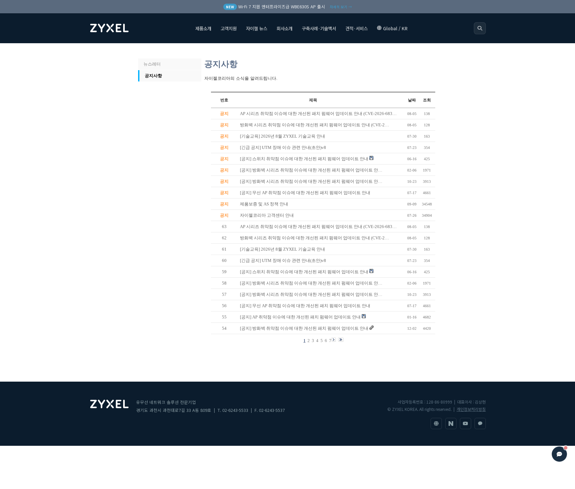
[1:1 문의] (480, 423)
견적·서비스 (356, 28)
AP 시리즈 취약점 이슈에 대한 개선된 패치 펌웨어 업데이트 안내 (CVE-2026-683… (318, 226)
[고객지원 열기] (559, 454)
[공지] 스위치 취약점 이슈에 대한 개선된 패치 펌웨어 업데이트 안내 (304, 271)
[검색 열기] (480, 28)
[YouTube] (465, 423)
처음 (145, 51)
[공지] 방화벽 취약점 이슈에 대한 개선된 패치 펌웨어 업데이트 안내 (304, 328)
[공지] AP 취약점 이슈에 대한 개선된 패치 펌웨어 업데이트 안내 (300, 316)
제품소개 (203, 28)
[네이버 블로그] (451, 423)
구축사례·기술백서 (319, 28)
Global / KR (395, 28)
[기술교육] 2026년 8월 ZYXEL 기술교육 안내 (282, 249)
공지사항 (153, 75)
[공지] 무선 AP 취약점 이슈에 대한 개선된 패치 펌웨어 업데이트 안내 (305, 305)
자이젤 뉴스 (256, 28)
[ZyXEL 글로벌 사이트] (436, 423)
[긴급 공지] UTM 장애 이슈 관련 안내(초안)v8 (283, 260)
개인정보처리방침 (471, 409)
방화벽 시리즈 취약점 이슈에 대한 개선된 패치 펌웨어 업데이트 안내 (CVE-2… (314, 237)
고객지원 (229, 28)
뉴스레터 (152, 63)
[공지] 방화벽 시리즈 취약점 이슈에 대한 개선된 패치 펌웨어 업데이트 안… (311, 283)
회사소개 (284, 28)
